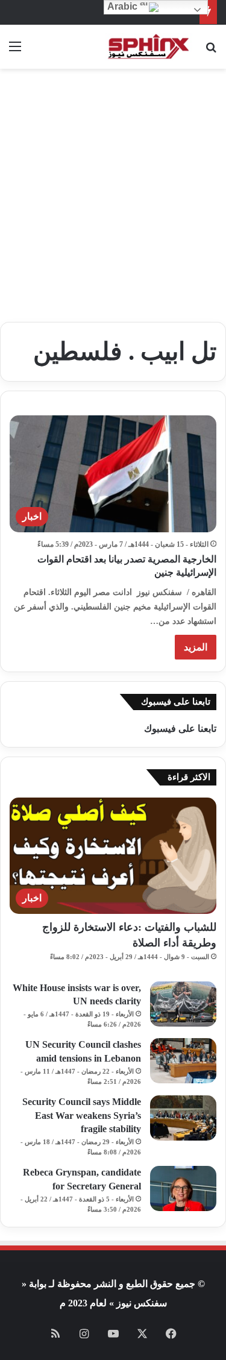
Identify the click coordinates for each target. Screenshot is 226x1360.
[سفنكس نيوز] (147, 46)
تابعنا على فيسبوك (180, 728)
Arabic (123, 6)
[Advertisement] (113, 200)
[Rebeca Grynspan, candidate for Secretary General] (183, 1188)
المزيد (195, 647)
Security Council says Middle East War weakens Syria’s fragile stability (81, 1115)
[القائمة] (15, 51)
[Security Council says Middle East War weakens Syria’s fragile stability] (183, 1118)
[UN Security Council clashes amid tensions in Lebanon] (183, 1060)
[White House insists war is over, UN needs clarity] (183, 1004)
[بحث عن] (211, 51)
